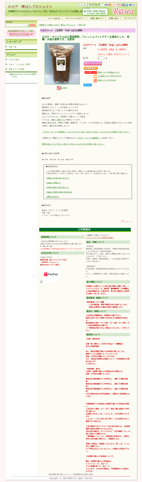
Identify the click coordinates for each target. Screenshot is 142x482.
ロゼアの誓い (14, 60)
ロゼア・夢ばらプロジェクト (30, 6)
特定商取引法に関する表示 (83, 474)
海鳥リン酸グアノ (58, 120)
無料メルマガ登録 (16, 69)
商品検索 (9, 22)
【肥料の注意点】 (52, 197)
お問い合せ (114, 18)
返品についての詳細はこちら (109, 72)
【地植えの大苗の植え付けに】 (57, 178)
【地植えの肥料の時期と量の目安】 (59, 192)
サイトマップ (129, 18)
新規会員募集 (21, 33)
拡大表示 (64, 88)
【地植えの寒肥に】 (53, 183)
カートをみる (54, 18)
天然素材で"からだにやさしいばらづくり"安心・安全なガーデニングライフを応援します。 (46, 11)
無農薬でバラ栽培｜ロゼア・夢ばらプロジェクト (57, 25)
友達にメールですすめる (107, 80)
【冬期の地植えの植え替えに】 (57, 187)
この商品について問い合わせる (109, 76)
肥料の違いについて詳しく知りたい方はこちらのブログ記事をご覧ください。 (73, 144)
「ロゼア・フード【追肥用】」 (88, 138)
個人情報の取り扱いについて (59, 474)
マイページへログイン (75, 18)
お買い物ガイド (97, 18)
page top (128, 222)
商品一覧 (13, 47)
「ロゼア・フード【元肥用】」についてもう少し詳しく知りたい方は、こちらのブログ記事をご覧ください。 (86, 132)
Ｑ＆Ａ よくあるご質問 (19, 64)
